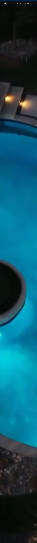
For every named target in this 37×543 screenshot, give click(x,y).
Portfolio (28, 3)
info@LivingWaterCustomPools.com (20, 0)
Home (14, 3)
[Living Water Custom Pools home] (5, 3)
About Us (24, 3)
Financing (21, 3)
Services (17, 3)
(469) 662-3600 (13, 0)
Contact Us (32, 3)
